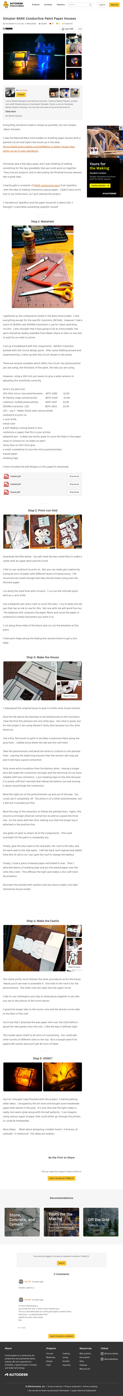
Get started (85, 1357)
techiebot (10, 23)
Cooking (66, 1353)
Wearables (31, 23)
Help (82, 1361)
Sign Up (114, 4)
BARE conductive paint (47, 185)
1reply (23, 1327)
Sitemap (83, 1365)
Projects (36, 4)
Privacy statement (72, 1386)
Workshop (50, 1357)
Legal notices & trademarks (83, 1390)
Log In (102, 4)
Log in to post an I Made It (61, 1178)
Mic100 (28, 1282)
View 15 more (74, 967)
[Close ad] (121, 128)
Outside (66, 1361)
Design (49, 1361)
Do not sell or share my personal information (49, 1390)
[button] (80, 29)
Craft (48, 1365)
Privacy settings (90, 1386)
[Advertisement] (105, 161)
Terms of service (55, 1386)
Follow (21, 94)
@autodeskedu (111, 1359)
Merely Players (15, 116)
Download (74, 476)
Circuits (20, 23)
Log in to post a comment (61, 1336)
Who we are (85, 1369)
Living (65, 1357)
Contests (48, 4)
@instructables (111, 1353)
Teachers (61, 4)
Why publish (85, 1353)
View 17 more (69, 696)
